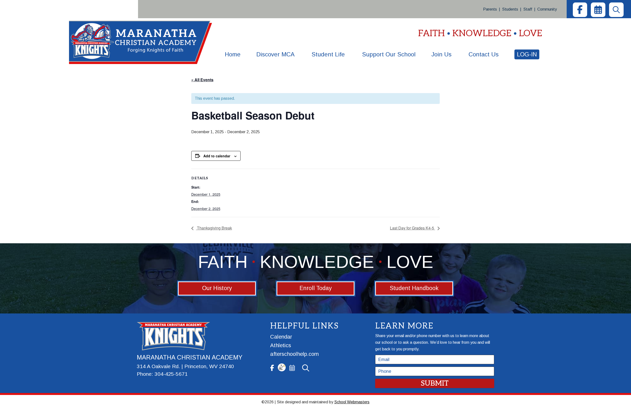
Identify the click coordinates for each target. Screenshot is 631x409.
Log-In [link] (527, 54)
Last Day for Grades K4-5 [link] (412, 228)
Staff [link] (527, 9)
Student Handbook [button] (414, 288)
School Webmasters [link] (351, 402)
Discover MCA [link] (275, 54)
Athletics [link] (280, 345)
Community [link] (547, 9)
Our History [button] (217, 288)
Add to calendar (216, 155)
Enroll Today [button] (315, 288)
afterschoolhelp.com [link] (294, 354)
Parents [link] (490, 9)
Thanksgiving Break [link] (214, 228)
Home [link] (233, 54)
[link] (580, 9)
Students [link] (510, 9)
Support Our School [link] (389, 54)
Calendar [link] (281, 337)
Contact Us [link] (484, 54)
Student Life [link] (328, 54)
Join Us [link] (441, 54)
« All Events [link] (202, 79)
